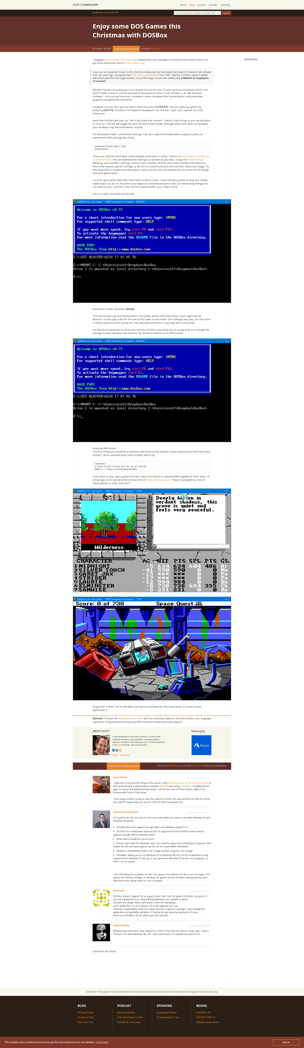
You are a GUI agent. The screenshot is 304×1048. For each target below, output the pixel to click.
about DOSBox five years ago (120, 59)
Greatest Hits (85, 1017)
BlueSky (173, 765)
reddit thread (196, 159)
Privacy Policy (85, 1012)
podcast (201, 4)
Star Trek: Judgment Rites (145, 75)
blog (192, 4)
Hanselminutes (126, 1012)
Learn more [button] (102, 1042)
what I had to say (134, 62)
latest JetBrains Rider (131, 718)
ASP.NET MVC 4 (205, 1017)
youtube (213, 4)
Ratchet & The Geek (129, 1022)
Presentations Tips (168, 1017)
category (107, 12)
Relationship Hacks (207, 1022)
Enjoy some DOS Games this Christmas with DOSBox (137, 30)
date (116, 12)
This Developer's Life (129, 1017)
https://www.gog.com (158, 479)
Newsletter (125, 755)
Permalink (197, 765)
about (183, 4)
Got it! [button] (286, 1042)
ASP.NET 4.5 (203, 1012)
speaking (225, 4)
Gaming (155, 48)
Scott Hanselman (85, 4)
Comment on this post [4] (126, 48)
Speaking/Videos (167, 1012)
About (115, 755)
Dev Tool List (85, 1022)
